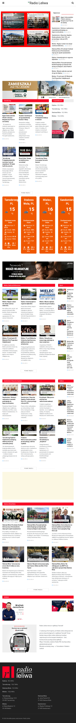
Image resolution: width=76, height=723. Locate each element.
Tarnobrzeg (8, 15)
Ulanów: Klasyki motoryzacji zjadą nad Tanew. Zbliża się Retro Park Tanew (38, 566)
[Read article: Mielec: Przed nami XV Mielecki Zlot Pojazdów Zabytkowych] (10, 330)
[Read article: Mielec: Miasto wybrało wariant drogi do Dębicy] (47, 294)
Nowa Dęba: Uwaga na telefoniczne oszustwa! (25, 160)
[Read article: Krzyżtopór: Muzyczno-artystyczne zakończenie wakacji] (47, 390)
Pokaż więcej (25, 192)
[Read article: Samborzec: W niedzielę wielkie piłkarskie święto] (62, 291)
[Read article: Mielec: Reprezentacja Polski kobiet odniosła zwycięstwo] (62, 307)
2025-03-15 (71, 337)
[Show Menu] (3, 3)
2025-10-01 (71, 448)
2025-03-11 (71, 351)
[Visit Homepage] (38, 3)
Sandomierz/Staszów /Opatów (11, 392)
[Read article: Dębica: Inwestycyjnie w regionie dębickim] (29, 294)
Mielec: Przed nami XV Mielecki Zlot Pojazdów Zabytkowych (9, 340)
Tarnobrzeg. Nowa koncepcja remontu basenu (41, 160)
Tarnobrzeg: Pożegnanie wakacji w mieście (41, 117)
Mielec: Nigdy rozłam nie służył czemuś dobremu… (9, 303)
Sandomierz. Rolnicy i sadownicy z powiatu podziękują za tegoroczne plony (63, 30)
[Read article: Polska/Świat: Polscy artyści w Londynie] (62, 441)
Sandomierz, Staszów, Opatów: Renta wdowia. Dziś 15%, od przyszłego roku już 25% (62, 37)
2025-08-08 (71, 301)
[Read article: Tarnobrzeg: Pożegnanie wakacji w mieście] (42, 109)
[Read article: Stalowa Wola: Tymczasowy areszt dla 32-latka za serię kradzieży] (13, 554)
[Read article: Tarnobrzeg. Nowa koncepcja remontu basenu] (42, 151)
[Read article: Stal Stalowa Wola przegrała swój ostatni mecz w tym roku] (62, 357)
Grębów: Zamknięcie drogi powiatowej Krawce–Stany (25, 117)
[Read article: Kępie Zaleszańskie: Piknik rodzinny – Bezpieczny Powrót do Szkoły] (56, 19)
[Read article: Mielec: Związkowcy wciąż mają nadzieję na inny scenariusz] (47, 330)
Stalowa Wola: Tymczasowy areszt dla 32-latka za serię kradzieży (11, 566)
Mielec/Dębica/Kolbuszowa (13, 32)
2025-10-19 (71, 434)
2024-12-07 (71, 370)
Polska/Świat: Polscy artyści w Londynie (70, 442)
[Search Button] (73, 3)
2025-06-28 (71, 316)
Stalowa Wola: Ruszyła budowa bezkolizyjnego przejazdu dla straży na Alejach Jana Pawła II (62, 64)
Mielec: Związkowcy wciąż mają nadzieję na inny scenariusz (46, 340)
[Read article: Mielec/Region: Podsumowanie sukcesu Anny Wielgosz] (62, 343)
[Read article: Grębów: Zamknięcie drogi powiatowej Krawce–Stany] (25, 109)
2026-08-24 (7, 26)
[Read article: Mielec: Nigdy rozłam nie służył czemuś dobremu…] (10, 294)
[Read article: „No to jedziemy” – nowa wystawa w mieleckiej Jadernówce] (62, 387)
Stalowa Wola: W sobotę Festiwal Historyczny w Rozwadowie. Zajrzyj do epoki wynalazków (62, 51)
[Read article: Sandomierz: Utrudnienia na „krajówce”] (47, 430)
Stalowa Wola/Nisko (36, 32)
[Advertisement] (38, 486)
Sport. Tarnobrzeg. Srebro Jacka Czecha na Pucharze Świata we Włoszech (71, 328)
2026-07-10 (71, 396)
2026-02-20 (71, 415)
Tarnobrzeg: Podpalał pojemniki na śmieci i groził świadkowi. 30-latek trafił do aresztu (8, 162)
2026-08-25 (32, 26)
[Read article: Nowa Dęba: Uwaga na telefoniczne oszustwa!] (25, 151)
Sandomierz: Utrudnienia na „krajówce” (44, 439)
